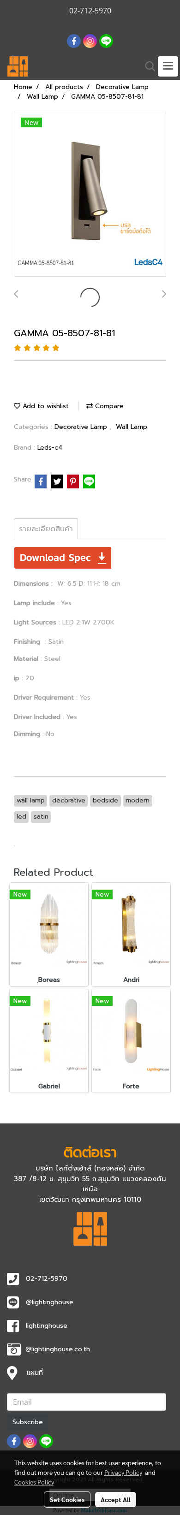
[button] (147, 66)
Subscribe (27, 1422)
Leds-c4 (50, 447)
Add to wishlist (44, 406)
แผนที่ (35, 1373)
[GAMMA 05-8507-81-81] (90, 194)
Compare (108, 406)
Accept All (116, 1499)
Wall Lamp (131, 427)
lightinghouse (46, 1326)
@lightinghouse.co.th (57, 1349)
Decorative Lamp (81, 427)
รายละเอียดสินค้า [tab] (46, 529)
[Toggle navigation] (168, 66)
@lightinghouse (49, 1302)
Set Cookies (67, 1499)
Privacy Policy (123, 1472)
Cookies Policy (34, 1482)
